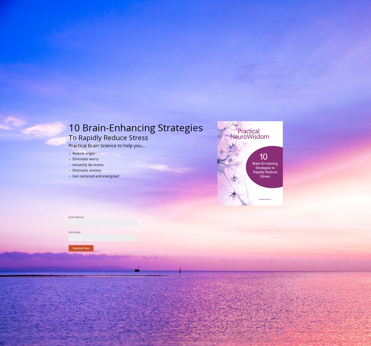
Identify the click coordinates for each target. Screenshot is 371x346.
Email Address (76, 217)
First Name (75, 232)
